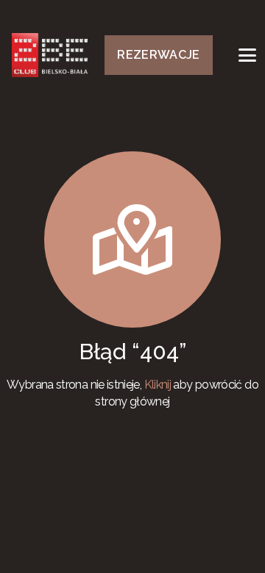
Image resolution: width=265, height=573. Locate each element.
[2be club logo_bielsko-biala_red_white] (50, 55)
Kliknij (158, 385)
